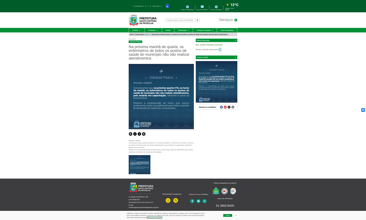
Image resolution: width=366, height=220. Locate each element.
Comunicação (182, 30)
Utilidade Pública (135, 42)
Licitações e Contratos (204, 30)
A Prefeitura (152, 30)
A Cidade (135, 30)
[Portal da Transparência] (187, 6)
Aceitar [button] (228, 215)
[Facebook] (221, 107)
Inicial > (132, 34)
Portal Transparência (227, 30)
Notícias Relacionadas (203, 40)
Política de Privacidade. (154, 217)
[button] (130, 134)
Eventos (168, 30)
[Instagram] (229, 107)
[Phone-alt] (232, 107)
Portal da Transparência (187, 9)
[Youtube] (225, 107)
